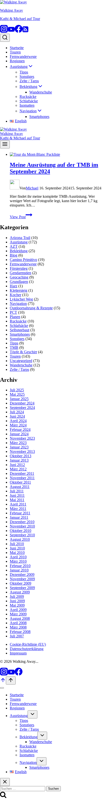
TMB (14, 347)
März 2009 (18, 614)
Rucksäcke (28, 96)
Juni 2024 (17, 416)
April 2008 (18, 623)
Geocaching (19, 277)
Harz (13, 286)
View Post (21, 217)
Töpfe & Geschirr (23, 352)
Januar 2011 (19, 517)
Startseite (17, 48)
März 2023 (18, 443)
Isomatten (27, 105)
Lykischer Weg (21, 299)
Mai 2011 (17, 500)
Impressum (18, 653)
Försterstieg (19, 268)
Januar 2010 (19, 570)
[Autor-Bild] (15, 188)
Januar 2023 (19, 447)
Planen (15, 317)
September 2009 (22, 588)
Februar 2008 (20, 632)
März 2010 (18, 561)
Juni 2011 (17, 495)
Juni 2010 (17, 548)
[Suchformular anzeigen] (5, 38)
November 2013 (22, 451)
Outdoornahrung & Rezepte (31, 308)
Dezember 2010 (22, 522)
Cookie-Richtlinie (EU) (28, 644)
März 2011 (18, 509)
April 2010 (18, 557)
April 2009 (18, 610)
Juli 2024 (17, 412)
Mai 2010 (17, 552)
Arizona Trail (20, 238)
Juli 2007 (17, 636)
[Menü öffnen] (5, 144)
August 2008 (20, 618)
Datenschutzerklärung (26, 649)
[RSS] (25, 31)
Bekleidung (19, 251)
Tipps (24, 72)
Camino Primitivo (23, 260)
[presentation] (57, 154)
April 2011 (18, 504)
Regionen (17, 61)
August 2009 (20, 592)
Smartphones (39, 116)
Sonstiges (27, 76)
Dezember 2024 (22, 403)
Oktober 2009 (20, 583)
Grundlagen (19, 282)
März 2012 (18, 469)
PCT (13, 312)
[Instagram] (4, 31)
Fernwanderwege (23, 56)
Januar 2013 (19, 460)
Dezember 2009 (22, 574)
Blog (13, 255)
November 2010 (22, 526)
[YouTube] (11, 31)
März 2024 (18, 425)
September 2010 (22, 535)
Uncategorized (21, 361)
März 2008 (18, 627)
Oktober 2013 (20, 456)
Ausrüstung (19, 242)
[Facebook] (18, 31)
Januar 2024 (19, 434)
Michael (32, 188)
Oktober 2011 (20, 482)
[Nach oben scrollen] (3, 682)
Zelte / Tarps (29, 81)
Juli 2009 (17, 596)
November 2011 (22, 478)
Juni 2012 (17, 465)
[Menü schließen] (2, 688)
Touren (15, 52)
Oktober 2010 (20, 531)
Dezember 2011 (22, 473)
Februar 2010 (20, 566)
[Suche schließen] (5, 782)
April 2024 (18, 421)
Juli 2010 (17, 544)
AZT (14, 246)
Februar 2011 (20, 513)
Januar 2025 (19, 399)
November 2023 (22, 438)
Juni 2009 (17, 601)
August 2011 (20, 487)
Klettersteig (18, 290)
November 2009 (22, 579)
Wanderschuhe (40, 92)
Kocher (15, 295)
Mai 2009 (17, 605)
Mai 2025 (17, 394)
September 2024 (22, 407)
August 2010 (20, 539)
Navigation (18, 303)
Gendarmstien (20, 273)
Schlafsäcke (29, 101)
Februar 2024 (20, 429)
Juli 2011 (17, 491)
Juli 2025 (17, 390)
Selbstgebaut (19, 330)
